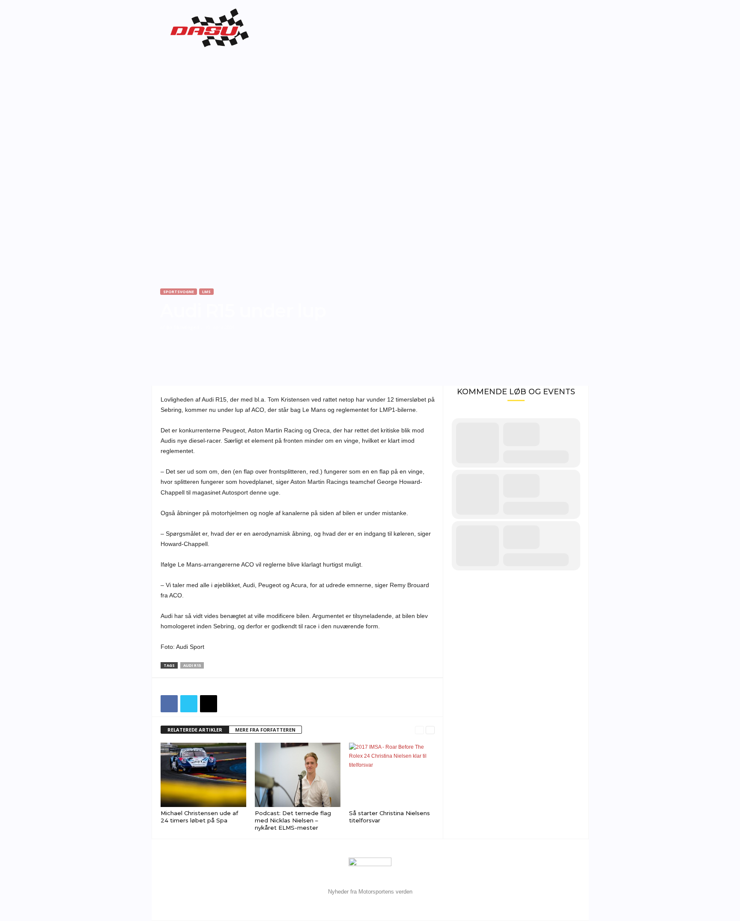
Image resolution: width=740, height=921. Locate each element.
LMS (206, 291)
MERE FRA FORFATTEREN (265, 729)
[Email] (208, 703)
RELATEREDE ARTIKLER (194, 729)
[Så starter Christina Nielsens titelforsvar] (392, 775)
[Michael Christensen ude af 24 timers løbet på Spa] (203, 775)
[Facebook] (169, 703)
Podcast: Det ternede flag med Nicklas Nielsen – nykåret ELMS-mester (293, 820)
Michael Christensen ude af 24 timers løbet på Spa (199, 817)
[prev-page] (419, 730)
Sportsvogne (178, 291)
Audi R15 (192, 665)
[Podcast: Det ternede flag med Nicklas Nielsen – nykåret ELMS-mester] (297, 775)
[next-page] (430, 730)
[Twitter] (188, 703)
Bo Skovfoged (183, 327)
